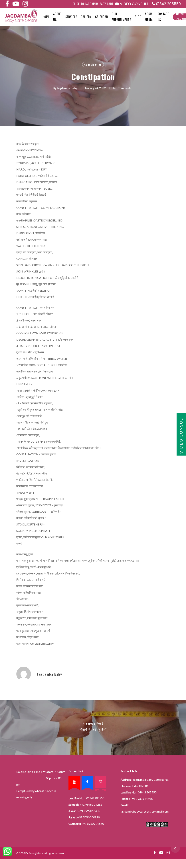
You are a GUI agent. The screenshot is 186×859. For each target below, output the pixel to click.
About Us (57, 17)
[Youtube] (74, 782)
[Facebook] (87, 782)
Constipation (93, 64)
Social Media (149, 17)
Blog (138, 17)
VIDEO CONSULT (134, 4)
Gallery (86, 17)
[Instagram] (100, 782)
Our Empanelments (121, 17)
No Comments (122, 88)
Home (46, 17)
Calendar (101, 17)
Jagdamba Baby (67, 88)
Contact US (163, 17)
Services (71, 17)
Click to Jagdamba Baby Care (93, 4)
